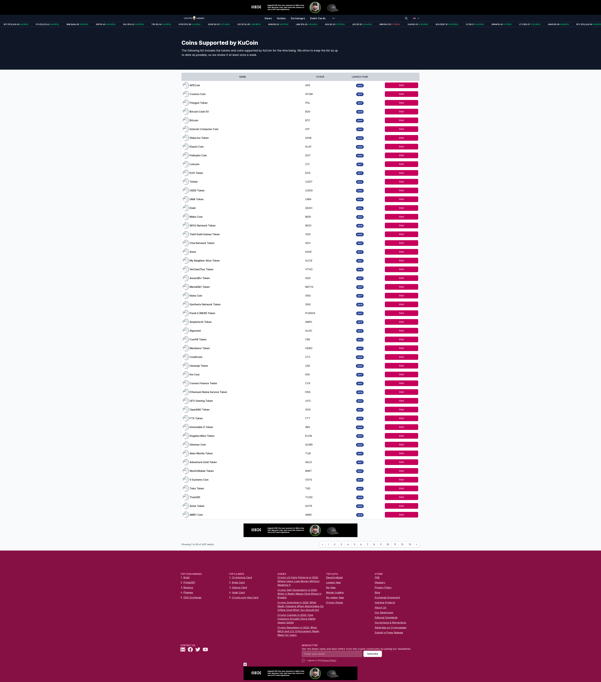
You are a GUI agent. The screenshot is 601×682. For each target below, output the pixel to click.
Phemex (188, 592)
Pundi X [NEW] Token (202, 313)
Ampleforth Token (201, 321)
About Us (380, 607)
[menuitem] (268, 18)
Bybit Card (238, 582)
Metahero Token (200, 348)
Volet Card (238, 592)
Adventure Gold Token (203, 462)
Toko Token (197, 488)
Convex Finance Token (203, 383)
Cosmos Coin (197, 94)
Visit (401, 85)
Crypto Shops (334, 602)
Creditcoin (196, 357)
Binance (188, 587)
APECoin (195, 85)
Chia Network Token (202, 243)
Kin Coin (195, 374)
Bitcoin (194, 120)
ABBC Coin (196, 514)
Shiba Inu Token (199, 137)
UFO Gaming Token (201, 400)
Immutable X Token (201, 427)
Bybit (186, 577)
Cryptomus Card (242, 577)
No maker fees (335, 597)
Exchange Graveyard (387, 597)
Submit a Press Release (389, 632)
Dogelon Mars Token (202, 435)
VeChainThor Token (201, 269)
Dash (193, 208)
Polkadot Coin (198, 155)
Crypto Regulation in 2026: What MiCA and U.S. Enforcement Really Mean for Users (298, 631)
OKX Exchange (192, 597)
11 (395, 544)
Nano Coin (196, 295)
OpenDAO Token (200, 409)
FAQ (377, 577)
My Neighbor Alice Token (205, 260)
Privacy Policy (383, 587)
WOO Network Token (203, 225)
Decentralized (334, 577)
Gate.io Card (239, 587)
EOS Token (196, 172)
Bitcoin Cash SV (199, 111)
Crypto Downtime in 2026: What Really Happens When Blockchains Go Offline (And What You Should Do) (300, 606)
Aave (193, 251)
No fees (331, 587)
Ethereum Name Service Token (208, 392)
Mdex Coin (196, 216)
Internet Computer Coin (204, 129)
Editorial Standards (386, 617)
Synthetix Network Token (205, 304)
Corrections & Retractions (390, 622)
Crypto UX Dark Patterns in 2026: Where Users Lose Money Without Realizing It (298, 581)
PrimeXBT (189, 582)
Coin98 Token (198, 339)
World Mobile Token (202, 470)
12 (402, 544)
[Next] (416, 544)
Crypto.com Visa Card (245, 597)
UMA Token (196, 199)
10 (388, 544)
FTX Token (196, 418)
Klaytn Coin (197, 146)
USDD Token (197, 190)
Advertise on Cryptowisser (391, 627)
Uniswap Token (199, 365)
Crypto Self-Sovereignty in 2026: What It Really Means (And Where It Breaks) (299, 593)
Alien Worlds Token (201, 453)
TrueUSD (195, 497)
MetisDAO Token (200, 286)
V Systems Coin (199, 479)
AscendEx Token (200, 278)
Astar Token (197, 506)
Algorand (195, 330)
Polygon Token (199, 102)
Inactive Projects (385, 602)
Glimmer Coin (198, 444)
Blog (377, 592)
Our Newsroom (384, 612)
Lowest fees (333, 582)
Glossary (380, 582)
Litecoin (194, 164)
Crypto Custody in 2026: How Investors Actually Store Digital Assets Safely (296, 618)
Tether (194, 181)
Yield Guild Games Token (205, 234)
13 (410, 544)
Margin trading (335, 592)
